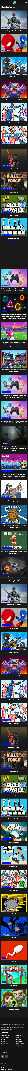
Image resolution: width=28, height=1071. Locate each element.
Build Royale (14, 215)
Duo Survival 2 (14, 1009)
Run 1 (14, 914)
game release (6, 443)
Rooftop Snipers (14, 866)
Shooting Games (6, 27)
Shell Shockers (14, 842)
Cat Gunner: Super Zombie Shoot (14, 100)
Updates (17, 1047)
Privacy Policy (4, 1063)
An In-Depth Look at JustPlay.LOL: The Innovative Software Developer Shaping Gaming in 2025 (14, 579)
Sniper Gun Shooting (14, 31)
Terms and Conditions (6, 1069)
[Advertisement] (14, 256)
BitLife (14, 961)
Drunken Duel (14, 54)
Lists (2, 1047)
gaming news (4, 1043)
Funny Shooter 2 (14, 890)
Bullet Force (14, 192)
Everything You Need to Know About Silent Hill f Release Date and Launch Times (14, 448)
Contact (3, 1065)
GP (2, 1045)
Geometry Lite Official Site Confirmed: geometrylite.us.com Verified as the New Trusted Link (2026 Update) (14, 316)
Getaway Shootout (14, 238)
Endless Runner (6, 910)
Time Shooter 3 (14, 123)
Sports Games (18, 1041)
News (4, 366)
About (2, 1067)
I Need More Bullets (14, 169)
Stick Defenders (14, 77)
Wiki (3, 573)
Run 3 (14, 937)
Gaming (4, 285)
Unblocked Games (7, 496)
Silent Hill (17, 1037)
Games (4, 958)
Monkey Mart (14, 985)
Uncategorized (6, 417)
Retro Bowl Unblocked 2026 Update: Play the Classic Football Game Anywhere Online (14, 344)
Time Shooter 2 (14, 146)
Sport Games (18, 1039)
